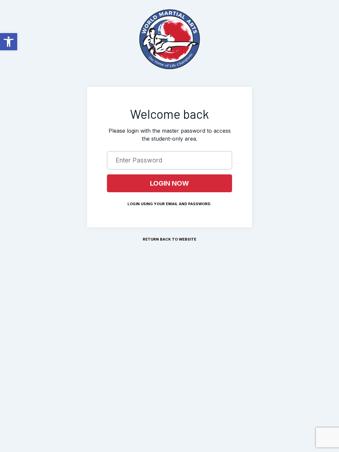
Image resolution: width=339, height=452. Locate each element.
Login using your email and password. (169, 204)
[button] (8, 41)
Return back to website (169, 239)
